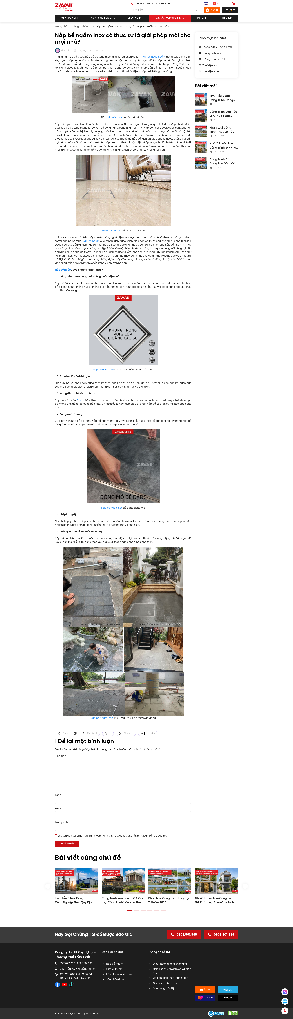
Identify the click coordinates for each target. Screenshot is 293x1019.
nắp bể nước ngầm (153, 56)
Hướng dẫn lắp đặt (213, 59)
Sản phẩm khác (115, 979)
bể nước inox (114, 117)
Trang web (61, 822)
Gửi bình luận (67, 843)
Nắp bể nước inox (112, 230)
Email (59, 808)
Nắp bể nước (63, 269)
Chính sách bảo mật (165, 983)
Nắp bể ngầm (91, 241)
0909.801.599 (187, 934)
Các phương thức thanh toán (170, 978)
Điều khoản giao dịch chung (170, 964)
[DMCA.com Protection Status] (233, 1013)
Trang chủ (69, 18)
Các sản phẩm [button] (101, 18)
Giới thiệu (135, 18)
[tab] (129, 910)
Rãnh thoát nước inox (119, 974)
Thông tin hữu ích (212, 53)
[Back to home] (64, 7)
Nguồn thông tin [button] (168, 18)
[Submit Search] (196, 9)
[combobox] (165, 9)
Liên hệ (227, 18)
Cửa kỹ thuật (114, 969)
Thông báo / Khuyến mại (217, 47)
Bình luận (60, 756)
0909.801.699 (224, 934)
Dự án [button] (201, 18)
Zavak (80, 400)
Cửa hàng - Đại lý (163, 988)
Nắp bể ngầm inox (101, 718)
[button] (47, 886)
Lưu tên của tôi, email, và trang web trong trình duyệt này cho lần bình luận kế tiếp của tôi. (112, 835)
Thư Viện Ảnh (210, 65)
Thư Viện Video (211, 71)
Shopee (214, 10)
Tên (58, 795)
